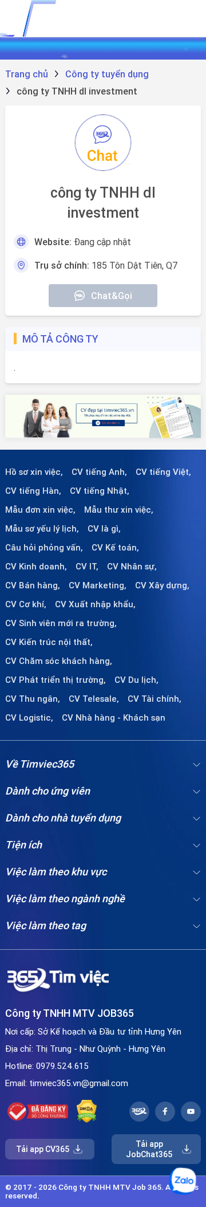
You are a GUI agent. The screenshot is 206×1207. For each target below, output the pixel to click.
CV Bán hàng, (32, 585)
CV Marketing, (97, 585)
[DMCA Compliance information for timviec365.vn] (87, 1111)
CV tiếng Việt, (163, 472)
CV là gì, (104, 529)
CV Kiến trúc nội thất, (49, 642)
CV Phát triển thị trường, (55, 680)
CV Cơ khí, (25, 604)
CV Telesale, (94, 699)
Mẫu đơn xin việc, (40, 510)
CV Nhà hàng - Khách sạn (113, 718)
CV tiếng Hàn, (33, 491)
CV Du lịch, (136, 680)
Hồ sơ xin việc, (34, 472)
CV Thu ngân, (32, 699)
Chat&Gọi (111, 295)
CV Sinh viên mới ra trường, (61, 623)
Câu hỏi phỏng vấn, (44, 547)
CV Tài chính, (154, 699)
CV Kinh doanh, (36, 566)
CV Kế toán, (115, 547)
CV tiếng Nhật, (99, 491)
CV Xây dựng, (162, 585)
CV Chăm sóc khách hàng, (58, 661)
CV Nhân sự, (132, 566)
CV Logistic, (29, 718)
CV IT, (87, 566)
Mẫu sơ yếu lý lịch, (42, 529)
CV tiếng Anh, (99, 472)
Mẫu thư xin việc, (118, 510)
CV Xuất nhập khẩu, (95, 604)
